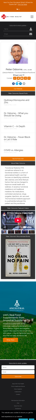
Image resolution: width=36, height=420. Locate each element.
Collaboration (18, 391)
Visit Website (18, 89)
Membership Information (18, 400)
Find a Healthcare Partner (18, 386)
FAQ (18, 403)
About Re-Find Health (18, 383)
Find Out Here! (22, 4)
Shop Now (10, 340)
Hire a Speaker (18, 389)
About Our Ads (18, 406)
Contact (18, 394)
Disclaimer (18, 408)
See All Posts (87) (18, 159)
